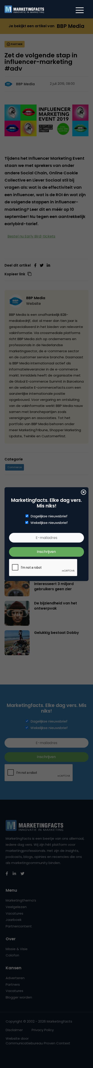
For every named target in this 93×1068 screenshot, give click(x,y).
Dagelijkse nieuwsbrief (49, 516)
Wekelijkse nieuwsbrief (49, 523)
